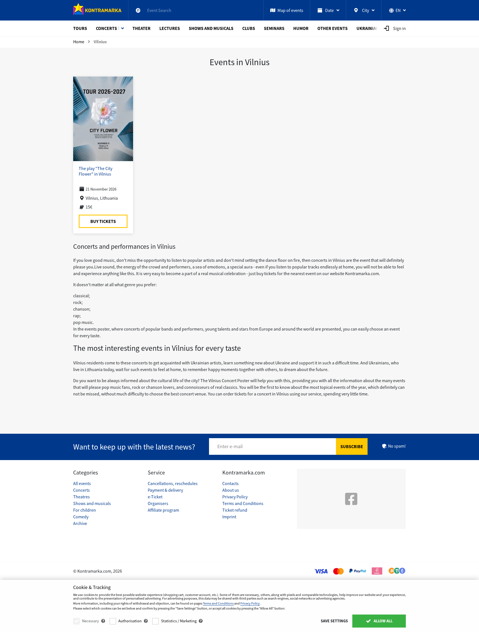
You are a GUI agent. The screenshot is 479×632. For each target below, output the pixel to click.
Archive (80, 523)
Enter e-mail (230, 446)
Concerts (106, 28)
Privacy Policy (235, 496)
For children (84, 510)
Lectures (169, 28)
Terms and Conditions (242, 503)
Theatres (81, 496)
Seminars (274, 28)
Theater (142, 28)
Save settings (334, 620)
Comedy (80, 516)
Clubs (248, 28)
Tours (80, 28)
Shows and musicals (211, 28)
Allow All (383, 620)
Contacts (230, 483)
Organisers (158, 503)
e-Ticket (155, 496)
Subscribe (351, 446)
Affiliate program (163, 510)
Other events (332, 28)
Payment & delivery (165, 490)
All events (82, 483)
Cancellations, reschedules (173, 483)
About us (230, 490)
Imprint (229, 516)
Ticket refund (234, 510)
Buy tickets (103, 221)
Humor (301, 28)
